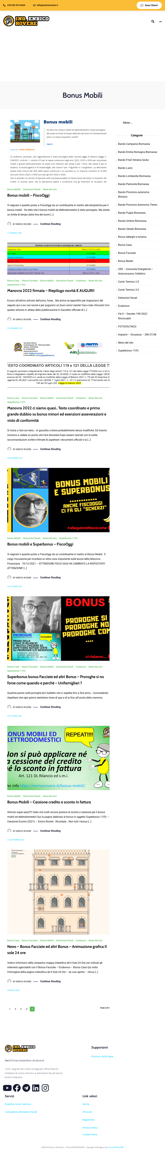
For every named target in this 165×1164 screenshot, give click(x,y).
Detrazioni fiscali (31, 189)
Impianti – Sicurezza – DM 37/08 (137, 334)
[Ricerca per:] (137, 122)
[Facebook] (17, 1088)
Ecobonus (81, 280)
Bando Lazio (125, 168)
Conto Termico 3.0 (128, 289)
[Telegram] (26, 1088)
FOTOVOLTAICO (127, 326)
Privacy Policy (90, 1127)
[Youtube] (7, 1088)
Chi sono (87, 1112)
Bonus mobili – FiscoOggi (28, 195)
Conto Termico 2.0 (128, 281)
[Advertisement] (82, 57)
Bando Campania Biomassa (134, 143)
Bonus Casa (13, 280)
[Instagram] (45, 1088)
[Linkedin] (36, 1088)
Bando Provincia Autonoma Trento (137, 204)
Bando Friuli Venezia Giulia (133, 159)
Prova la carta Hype (102, 1056)
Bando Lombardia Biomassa (134, 176)
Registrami (88, 1119)
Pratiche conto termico (18, 1104)
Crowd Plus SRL (116, 1147)
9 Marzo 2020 (13, 990)
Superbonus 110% (16, 284)
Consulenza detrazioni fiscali (21, 1112)
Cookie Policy (89, 1134)
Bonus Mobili (14, 189)
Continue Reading (50, 223)
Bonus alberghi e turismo (132, 236)
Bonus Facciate (30, 280)
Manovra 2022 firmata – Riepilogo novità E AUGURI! (50, 290)
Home (85, 1104)
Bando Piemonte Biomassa (133, 184)
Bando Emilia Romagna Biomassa (137, 152)
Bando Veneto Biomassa (132, 228)
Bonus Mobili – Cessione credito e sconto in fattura (49, 802)
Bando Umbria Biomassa (132, 220)
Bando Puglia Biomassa (132, 212)
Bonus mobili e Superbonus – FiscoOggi (40, 544)
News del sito (50, 189)
